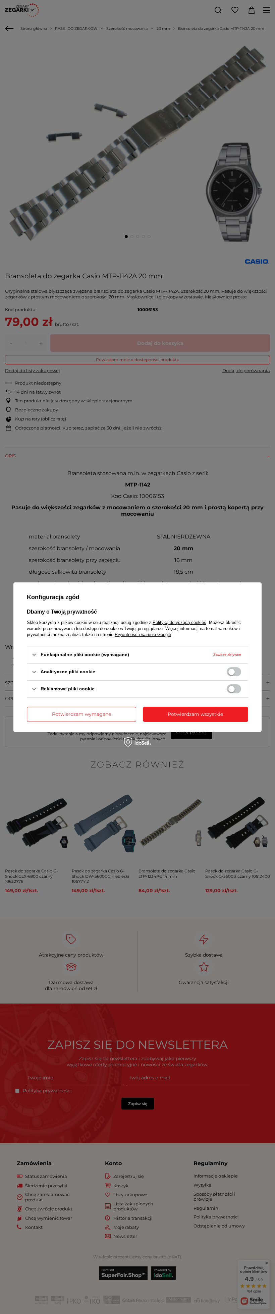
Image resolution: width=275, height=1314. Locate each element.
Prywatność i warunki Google (143, 634)
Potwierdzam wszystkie (195, 714)
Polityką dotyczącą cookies (179, 622)
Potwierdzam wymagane (81, 714)
